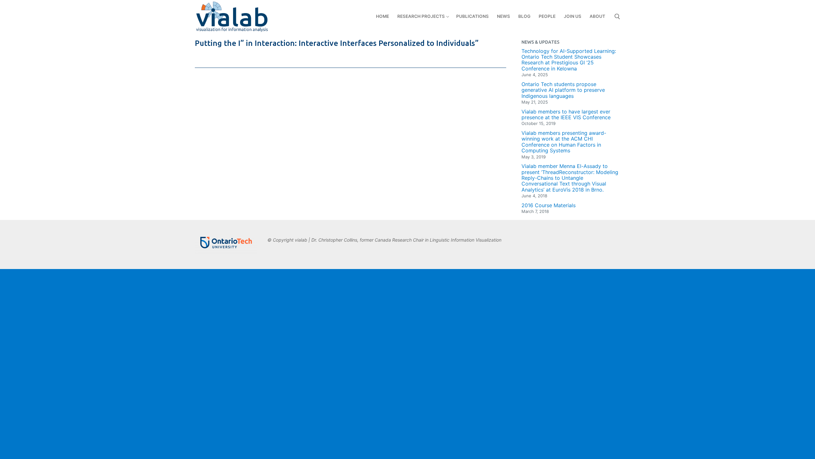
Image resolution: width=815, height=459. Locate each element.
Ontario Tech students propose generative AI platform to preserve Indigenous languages (563, 90)
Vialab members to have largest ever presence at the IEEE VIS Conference (566, 114)
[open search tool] (617, 16)
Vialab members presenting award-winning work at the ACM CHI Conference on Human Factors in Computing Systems (563, 142)
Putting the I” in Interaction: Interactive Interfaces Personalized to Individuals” (336, 43)
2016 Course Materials (548, 205)
